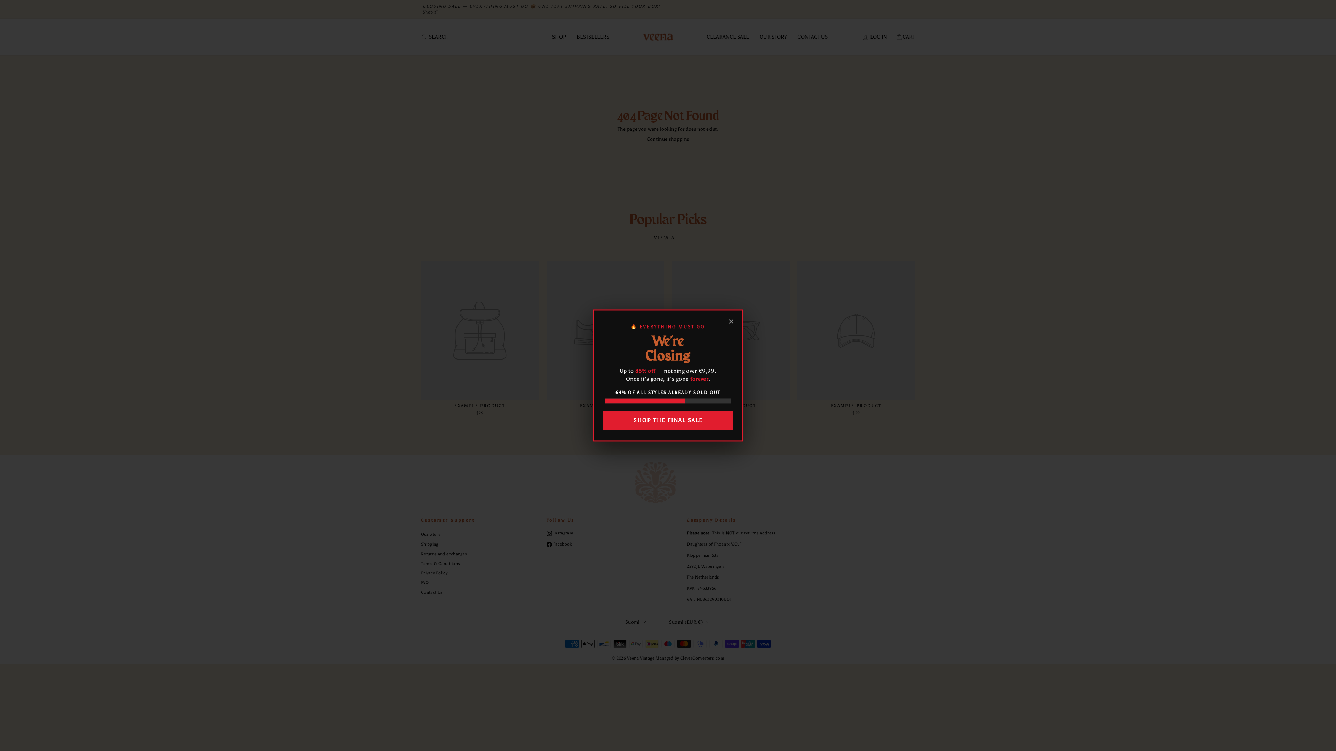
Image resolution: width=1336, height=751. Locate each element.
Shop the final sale (668, 420)
